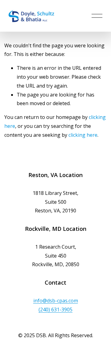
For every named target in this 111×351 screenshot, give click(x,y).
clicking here (82, 135)
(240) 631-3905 (55, 309)
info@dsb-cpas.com (55, 300)
